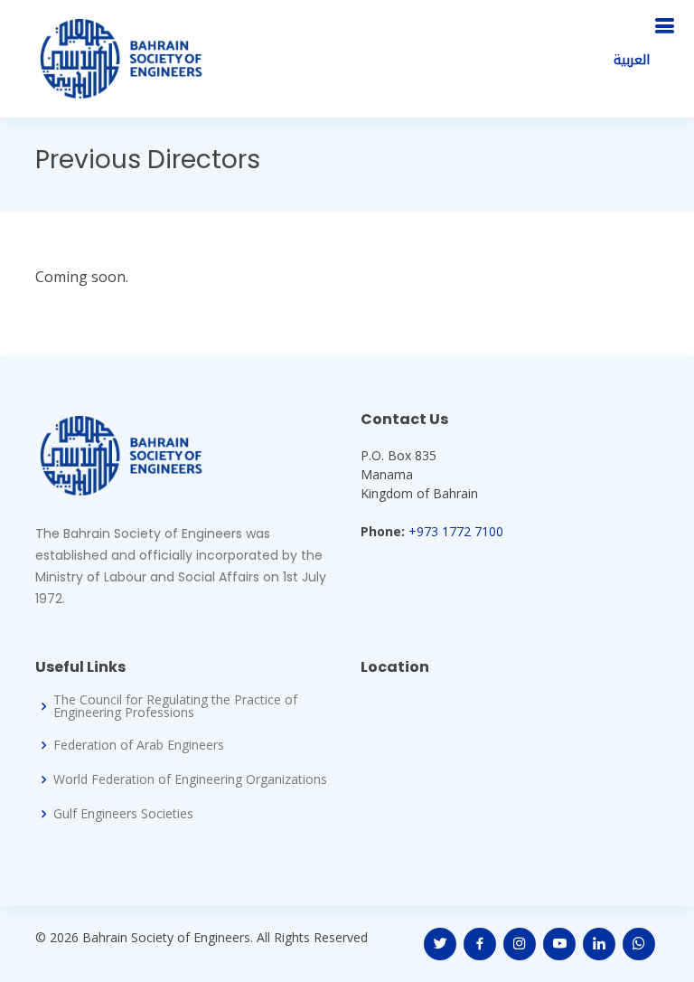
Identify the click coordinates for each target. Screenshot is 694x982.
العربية (632, 60)
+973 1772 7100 (455, 531)
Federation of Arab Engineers (138, 745)
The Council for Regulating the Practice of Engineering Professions (175, 706)
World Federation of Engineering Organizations (190, 779)
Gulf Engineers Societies (123, 813)
